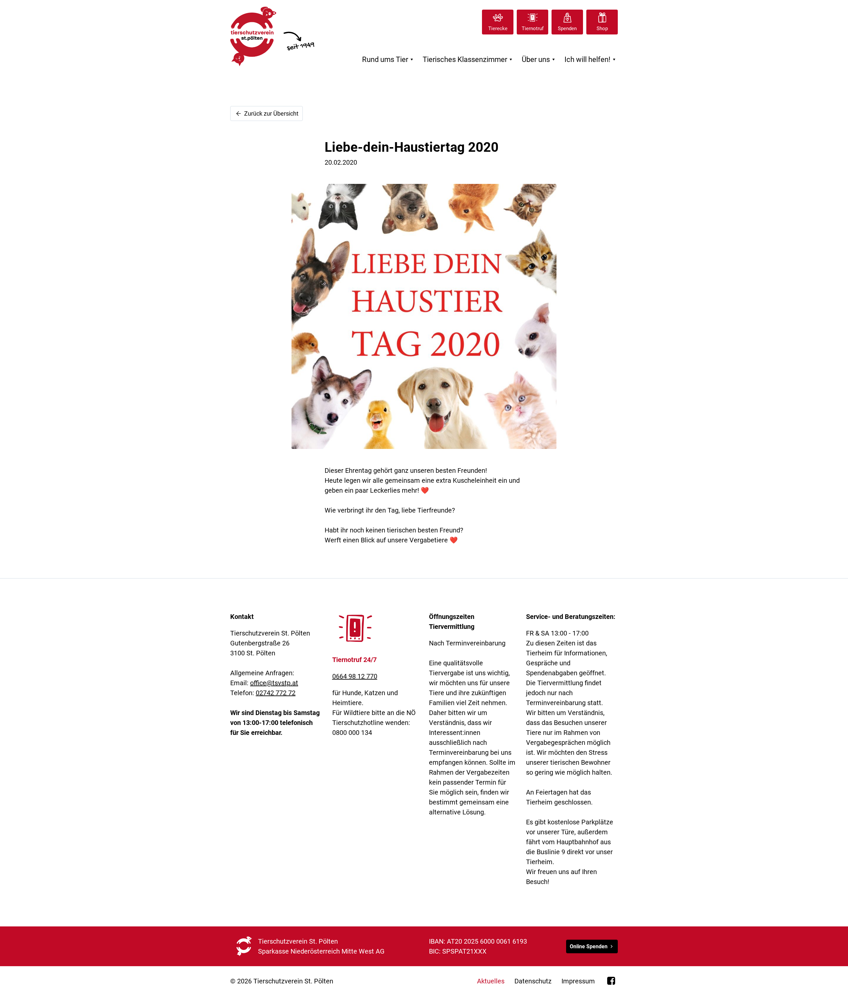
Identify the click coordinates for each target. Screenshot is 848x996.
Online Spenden (589, 946)
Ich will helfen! (591, 59)
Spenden (567, 28)
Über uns (539, 59)
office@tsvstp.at (274, 683)
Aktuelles (490, 981)
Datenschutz (533, 981)
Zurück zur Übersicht (270, 113)
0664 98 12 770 (354, 676)
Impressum (578, 981)
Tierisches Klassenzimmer (468, 59)
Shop (602, 28)
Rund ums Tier (388, 59)
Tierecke (497, 28)
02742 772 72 (275, 693)
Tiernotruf (533, 28)
